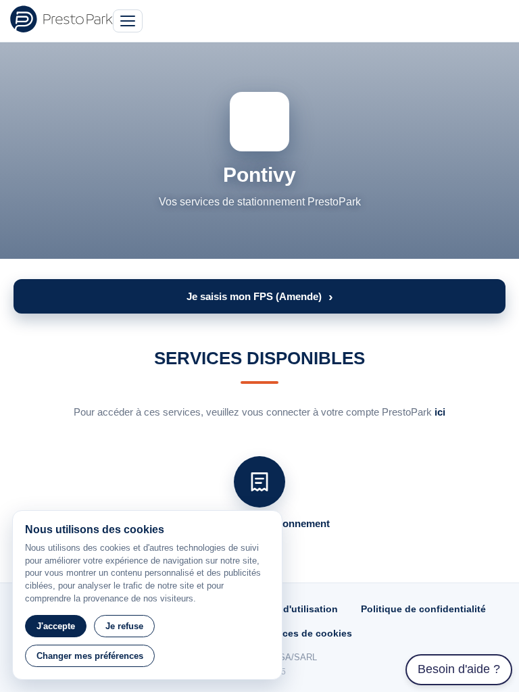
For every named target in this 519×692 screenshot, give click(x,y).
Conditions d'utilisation (283, 608)
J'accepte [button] (55, 626)
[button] (259, 296)
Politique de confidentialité (423, 608)
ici (440, 412)
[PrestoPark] (61, 19)
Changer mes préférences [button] (89, 656)
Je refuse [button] (124, 626)
